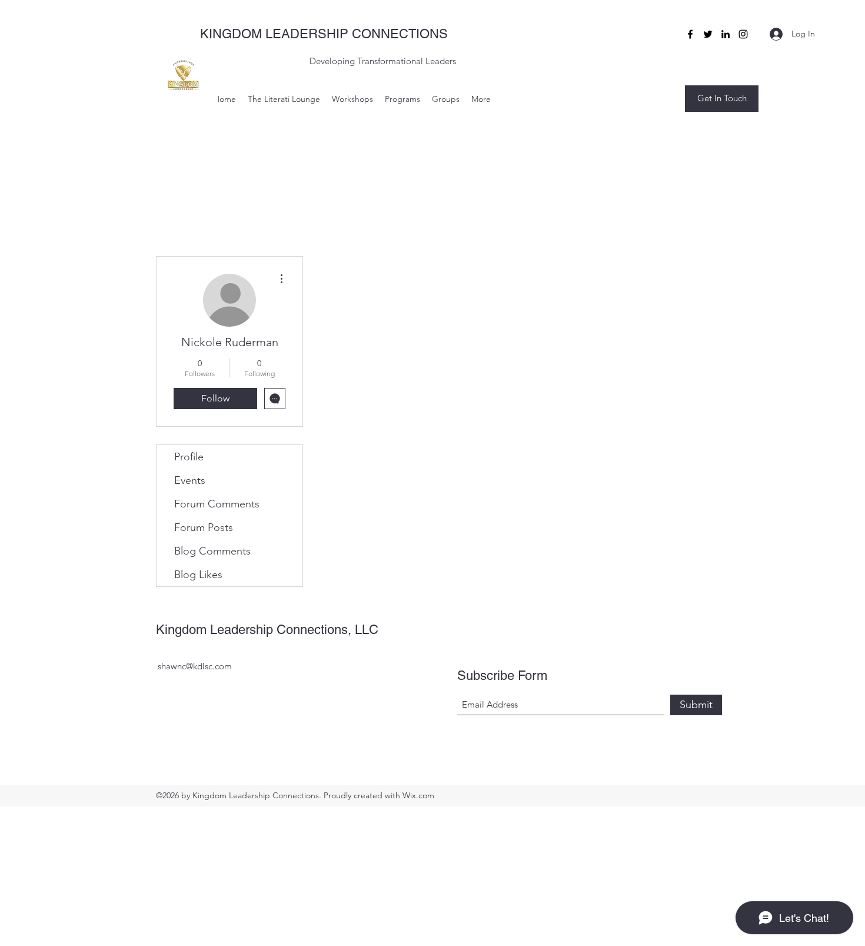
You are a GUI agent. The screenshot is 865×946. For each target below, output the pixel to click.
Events (189, 480)
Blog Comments (212, 551)
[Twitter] (708, 34)
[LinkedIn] (725, 34)
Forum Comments (217, 503)
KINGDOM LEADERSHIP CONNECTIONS (324, 33)
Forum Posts (203, 527)
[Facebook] (690, 34)
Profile (189, 456)
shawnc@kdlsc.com (195, 666)
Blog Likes (198, 574)
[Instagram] (743, 34)
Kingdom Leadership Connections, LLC (267, 629)
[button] (721, 98)
